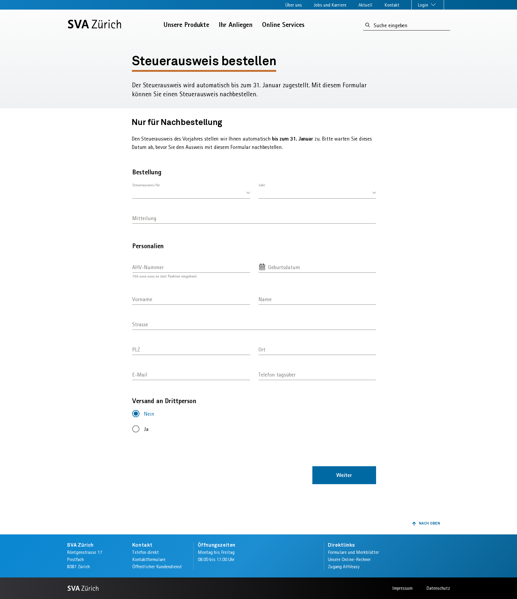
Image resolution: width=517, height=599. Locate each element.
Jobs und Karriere (330, 5)
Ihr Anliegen (236, 25)
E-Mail (139, 374)
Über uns (293, 5)
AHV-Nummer (148, 267)
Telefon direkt (145, 552)
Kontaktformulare (148, 559)
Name (265, 299)
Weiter (344, 475)
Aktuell (365, 5)
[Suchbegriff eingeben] (367, 25)
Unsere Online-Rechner (349, 559)
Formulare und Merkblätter (353, 552)
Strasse (140, 324)
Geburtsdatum (284, 267)
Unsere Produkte (186, 25)
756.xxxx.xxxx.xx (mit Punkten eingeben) (164, 276)
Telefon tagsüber (277, 374)
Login (423, 5)
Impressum (402, 588)
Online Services (283, 25)
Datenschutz (438, 588)
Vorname (142, 299)
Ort (261, 349)
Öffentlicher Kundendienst (157, 566)
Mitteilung (144, 218)
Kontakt (391, 5)
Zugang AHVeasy (344, 566)
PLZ (136, 349)
